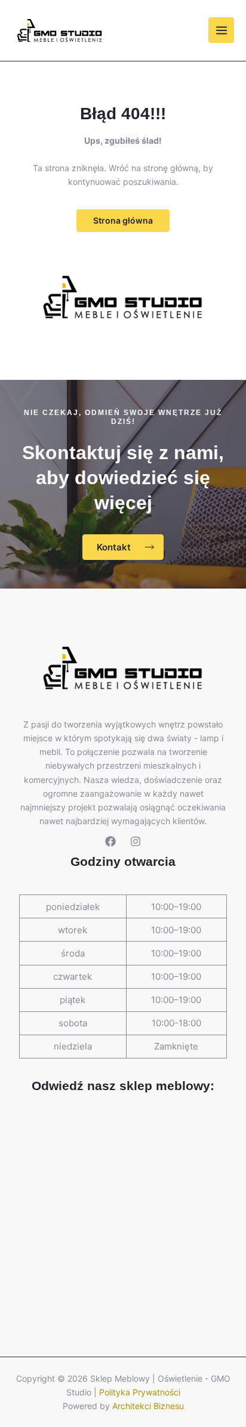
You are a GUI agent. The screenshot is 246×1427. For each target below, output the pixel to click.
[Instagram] (135, 841)
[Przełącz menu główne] (221, 30)
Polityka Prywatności (139, 1392)
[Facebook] (110, 841)
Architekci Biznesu (148, 1406)
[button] (123, 220)
